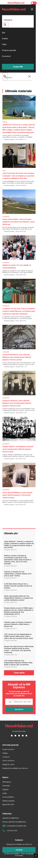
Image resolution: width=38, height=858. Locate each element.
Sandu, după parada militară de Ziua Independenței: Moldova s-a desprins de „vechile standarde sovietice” (18, 598)
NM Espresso (6, 782)
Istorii (4, 170)
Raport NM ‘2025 (8, 804)
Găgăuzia (5, 789)
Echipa (5, 753)
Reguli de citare (8, 764)
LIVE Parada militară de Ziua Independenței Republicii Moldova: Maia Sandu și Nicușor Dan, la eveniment (18, 663)
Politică (4, 122)
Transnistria (6, 785)
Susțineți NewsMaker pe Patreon (15, 768)
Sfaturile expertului (8, 801)
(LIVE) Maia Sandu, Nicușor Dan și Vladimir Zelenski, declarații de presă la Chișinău (18, 586)
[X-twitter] (15, 735)
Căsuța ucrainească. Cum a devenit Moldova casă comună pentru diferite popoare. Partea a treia (16, 403)
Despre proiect (8, 749)
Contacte (6, 757)
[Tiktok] (23, 735)
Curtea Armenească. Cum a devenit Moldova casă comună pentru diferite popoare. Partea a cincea (16, 357)
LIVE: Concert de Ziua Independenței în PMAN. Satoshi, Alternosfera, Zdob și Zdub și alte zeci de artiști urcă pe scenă (18, 636)
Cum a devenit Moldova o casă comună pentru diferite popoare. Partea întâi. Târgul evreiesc (17, 495)
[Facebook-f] (12, 735)
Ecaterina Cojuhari (9, 139)
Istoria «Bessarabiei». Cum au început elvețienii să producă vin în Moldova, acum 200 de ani (18, 221)
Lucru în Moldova (8, 797)
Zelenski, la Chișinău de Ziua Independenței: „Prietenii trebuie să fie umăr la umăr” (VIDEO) (17, 574)
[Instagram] (19, 735)
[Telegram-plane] (26, 735)
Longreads (5, 216)
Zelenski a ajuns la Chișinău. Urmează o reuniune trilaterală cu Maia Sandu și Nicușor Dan (18, 624)
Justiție (4, 793)
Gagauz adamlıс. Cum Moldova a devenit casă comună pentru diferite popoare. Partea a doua (17, 449)
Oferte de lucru (8, 761)
